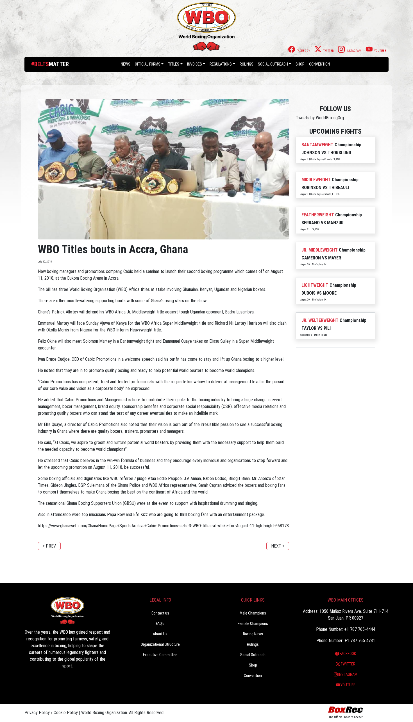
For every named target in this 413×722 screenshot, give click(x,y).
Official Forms (147, 64)
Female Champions (253, 623)
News (125, 64)
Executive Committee (160, 655)
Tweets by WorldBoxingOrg (320, 117)
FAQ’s (160, 623)
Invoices (194, 64)
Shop (300, 64)
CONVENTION (319, 64)
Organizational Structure (160, 644)
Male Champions (253, 613)
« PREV (49, 546)
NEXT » (277, 546)
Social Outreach (273, 64)
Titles (173, 64)
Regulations (221, 64)
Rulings (246, 64)
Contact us (160, 613)
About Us (160, 634)
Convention (253, 675)
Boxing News (253, 634)
